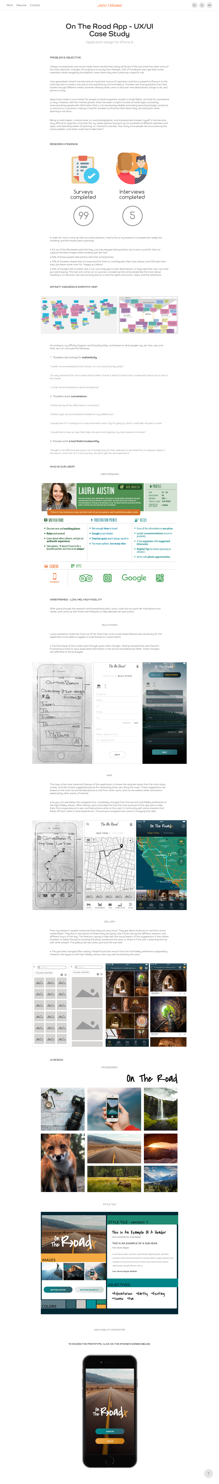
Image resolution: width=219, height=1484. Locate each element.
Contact (35, 5)
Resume (21, 5)
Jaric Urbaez (109, 5)
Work (10, 5)
